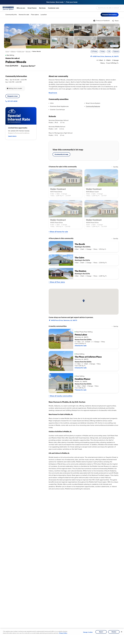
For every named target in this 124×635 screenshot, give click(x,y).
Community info (11, 15)
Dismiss (114, 632)
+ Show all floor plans (57, 282)
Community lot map (61, 154)
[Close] (121, 631)
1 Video (102, 51)
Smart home (32, 8)
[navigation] (23, 51)
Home (7, 51)
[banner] (62, 2)
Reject (101, 632)
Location (44, 15)
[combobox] (108, 8)
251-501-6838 (12, 101)
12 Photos (94, 51)
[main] (62, 326)
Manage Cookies (88, 632)
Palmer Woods (36, 51)
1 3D (108, 51)
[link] (27, 36)
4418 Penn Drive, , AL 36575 (106, 56)
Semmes (28, 51)
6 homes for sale (81, 368)
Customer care (53, 8)
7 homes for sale (80, 390)
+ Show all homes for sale (58, 232)
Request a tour (12, 96)
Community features (93, 106)
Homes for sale (24, 15)
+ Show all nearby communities (60, 396)
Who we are (21, 8)
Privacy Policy (63, 633)
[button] (110, 15)
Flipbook (116, 51)
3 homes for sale (80, 346)
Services (42, 8)
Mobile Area (20, 51)
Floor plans (35, 15)
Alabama (13, 51)
